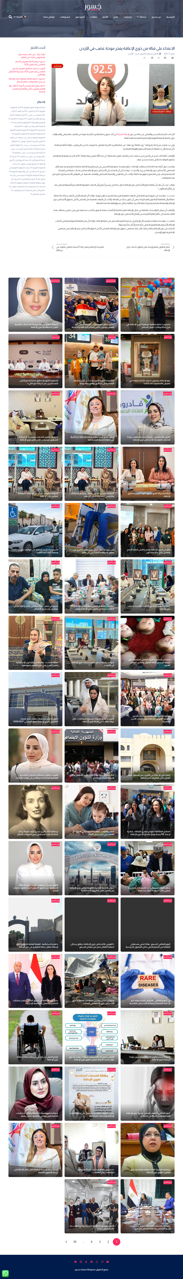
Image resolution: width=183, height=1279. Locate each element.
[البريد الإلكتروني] (75, 1261)
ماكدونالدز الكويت (17, 186)
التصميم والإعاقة (37, 122)
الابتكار (12, 119)
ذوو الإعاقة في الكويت (27, 164)
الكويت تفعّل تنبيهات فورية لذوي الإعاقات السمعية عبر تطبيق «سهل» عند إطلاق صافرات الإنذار (35, 888)
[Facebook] (91, 1261)
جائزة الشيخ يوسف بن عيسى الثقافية (27, 153)
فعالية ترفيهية (21, 183)
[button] (138, 16)
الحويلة (32, 130)
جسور (13, 156)
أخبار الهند (20, 111)
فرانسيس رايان (17, 175)
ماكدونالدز (31, 186)
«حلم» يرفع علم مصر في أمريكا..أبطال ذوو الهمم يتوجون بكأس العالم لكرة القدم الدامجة (27, 89)
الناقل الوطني (24, 141)
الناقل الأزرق (37, 141)
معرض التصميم (38, 194)
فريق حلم (40, 179)
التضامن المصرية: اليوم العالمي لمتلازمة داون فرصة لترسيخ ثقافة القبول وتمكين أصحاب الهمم (149, 662)
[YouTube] (107, 1261)
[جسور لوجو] (91, 7)
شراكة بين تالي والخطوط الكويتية (23, 171)
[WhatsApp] (97, 1261)
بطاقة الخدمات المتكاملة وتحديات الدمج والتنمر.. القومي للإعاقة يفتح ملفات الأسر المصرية (150, 719)
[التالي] (66, 1242)
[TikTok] (86, 1261)
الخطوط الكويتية (19, 134)
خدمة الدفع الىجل (21, 160)
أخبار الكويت (31, 111)
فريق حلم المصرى (27, 179)
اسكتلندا (20, 119)
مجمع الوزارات (17, 190)
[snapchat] (80, 1261)
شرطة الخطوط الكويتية (34, 175)
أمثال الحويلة (19, 115)
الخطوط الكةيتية (35, 134)
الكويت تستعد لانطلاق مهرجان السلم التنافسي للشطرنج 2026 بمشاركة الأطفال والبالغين (26, 71)
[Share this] (165, 58)
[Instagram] (102, 1261)
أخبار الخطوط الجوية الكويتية (33, 107)
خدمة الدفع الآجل (37, 160)
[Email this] (171, 58)
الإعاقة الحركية (123, 134)
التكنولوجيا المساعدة (20, 122)
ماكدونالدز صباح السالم (35, 190)
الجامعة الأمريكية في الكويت (33, 126)
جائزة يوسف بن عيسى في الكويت (31, 156)
